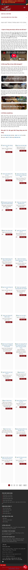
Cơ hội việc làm (6, 511)
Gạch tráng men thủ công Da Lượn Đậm (21, 148)
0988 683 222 (17, 137)
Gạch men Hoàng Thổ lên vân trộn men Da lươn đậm (21, 180)
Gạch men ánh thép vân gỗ (7, 291)
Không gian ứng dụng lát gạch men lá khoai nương (7, 207)
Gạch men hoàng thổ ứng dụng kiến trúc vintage (21, 292)
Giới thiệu (5, 518)
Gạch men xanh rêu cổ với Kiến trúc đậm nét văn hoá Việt (21, 375)
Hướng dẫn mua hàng (7, 495)
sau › (20, 485)
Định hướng (5, 521)
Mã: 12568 (3, 565)
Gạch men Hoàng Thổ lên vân (7, 177)
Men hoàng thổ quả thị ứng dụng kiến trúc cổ (21, 234)
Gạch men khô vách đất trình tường (7, 461)
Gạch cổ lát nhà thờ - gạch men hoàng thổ (21, 432)
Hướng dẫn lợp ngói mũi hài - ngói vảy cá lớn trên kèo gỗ (14, 502)
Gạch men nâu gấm (21, 317)
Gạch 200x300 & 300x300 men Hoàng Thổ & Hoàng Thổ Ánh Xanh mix (21, 351)
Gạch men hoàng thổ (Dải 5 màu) (7, 319)
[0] (26, 4)
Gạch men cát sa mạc (7, 232)
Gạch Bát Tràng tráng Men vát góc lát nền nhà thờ (7, 432)
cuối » (25, 485)
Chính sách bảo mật (7, 510)
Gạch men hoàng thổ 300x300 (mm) (21, 206)
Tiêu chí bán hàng (7, 508)
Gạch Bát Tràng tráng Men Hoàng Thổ (21, 404)
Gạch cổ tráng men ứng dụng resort (21, 461)
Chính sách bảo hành (7, 500)
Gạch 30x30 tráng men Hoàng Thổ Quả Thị (7, 262)
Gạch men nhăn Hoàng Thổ (7, 149)
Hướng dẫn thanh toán (7, 496)
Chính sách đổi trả (7, 513)
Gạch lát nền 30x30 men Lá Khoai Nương (21, 264)
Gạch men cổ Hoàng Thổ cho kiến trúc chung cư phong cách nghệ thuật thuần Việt (7, 404)
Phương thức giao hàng (8, 498)
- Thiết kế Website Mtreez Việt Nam (17, 568)
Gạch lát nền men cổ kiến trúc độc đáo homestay (7, 377)
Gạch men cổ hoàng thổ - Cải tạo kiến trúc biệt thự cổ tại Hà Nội (7, 350)
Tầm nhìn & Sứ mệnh (7, 520)
